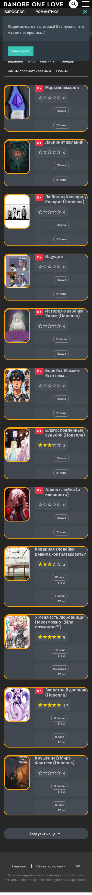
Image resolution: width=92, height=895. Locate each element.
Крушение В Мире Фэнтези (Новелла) (55, 760)
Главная (19, 866)
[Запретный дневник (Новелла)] (17, 704)
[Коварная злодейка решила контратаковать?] (17, 563)
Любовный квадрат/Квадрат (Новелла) (66, 199)
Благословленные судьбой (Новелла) (65, 432)
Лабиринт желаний (64, 142)
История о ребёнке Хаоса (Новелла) (64, 313)
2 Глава (61, 125)
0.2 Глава (59, 669)
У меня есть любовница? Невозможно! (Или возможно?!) (60, 622)
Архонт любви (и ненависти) (62, 492)
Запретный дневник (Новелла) (65, 692)
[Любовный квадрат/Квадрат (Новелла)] (17, 211)
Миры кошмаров (62, 88)
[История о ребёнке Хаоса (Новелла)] (17, 325)
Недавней (14, 61)
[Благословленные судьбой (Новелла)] (17, 444)
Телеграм (20, 51)
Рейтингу (47, 61)
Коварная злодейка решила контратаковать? (60, 551)
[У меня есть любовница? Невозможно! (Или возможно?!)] (17, 631)
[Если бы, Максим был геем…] (17, 385)
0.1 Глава (59, 650)
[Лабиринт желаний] (17, 156)
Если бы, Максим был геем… (62, 373)
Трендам (67, 61)
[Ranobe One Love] (33, 3)
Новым (62, 70)
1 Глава (61, 111)
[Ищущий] (17, 271)
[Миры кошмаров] (17, 102)
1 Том (61, 583)
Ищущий (54, 256)
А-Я (31, 61)
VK (78, 866)
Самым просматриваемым (28, 70)
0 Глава (61, 339)
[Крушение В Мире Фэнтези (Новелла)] (17, 772)
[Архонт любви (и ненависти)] (17, 504)
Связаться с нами (50, 866)
